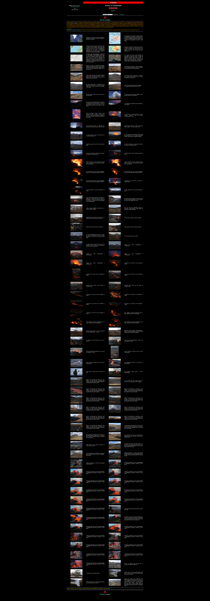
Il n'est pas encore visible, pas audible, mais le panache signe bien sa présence (133, 95)
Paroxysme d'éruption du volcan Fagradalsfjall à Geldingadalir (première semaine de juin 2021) (133, 463)
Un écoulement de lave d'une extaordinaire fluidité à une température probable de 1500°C (95, 172)
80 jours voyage (74, 23)
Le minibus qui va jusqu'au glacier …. (93, 573)
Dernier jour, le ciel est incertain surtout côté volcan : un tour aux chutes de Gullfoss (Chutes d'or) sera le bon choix (133, 573)
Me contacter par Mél (75, 6)
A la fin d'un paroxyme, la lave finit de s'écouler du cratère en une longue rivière (133, 145)
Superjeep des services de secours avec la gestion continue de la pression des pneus (95, 218)
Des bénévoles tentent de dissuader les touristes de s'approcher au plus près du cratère (95, 126)
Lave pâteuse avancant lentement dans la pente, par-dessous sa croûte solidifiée (133, 313)
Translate (122, 14)
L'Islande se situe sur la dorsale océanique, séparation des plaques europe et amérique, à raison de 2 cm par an (95, 38)
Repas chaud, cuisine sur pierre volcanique (132, 217)
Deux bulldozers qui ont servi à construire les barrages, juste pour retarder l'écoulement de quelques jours (133, 436)
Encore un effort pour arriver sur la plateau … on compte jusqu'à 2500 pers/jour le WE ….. (133, 86)
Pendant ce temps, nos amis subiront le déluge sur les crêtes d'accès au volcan (95, 582)
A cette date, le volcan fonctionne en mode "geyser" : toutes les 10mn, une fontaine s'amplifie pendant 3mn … (133, 115)
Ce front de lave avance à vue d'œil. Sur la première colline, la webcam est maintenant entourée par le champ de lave (95, 245)
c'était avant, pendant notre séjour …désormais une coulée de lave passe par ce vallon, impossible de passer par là (133, 76)
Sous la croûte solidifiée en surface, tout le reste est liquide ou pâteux (95, 209)
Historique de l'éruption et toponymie (74, 29)
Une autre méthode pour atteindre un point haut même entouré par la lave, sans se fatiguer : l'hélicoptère (95, 454)
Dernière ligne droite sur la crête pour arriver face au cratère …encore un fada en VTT (133, 126)
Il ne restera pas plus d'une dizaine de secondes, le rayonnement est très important (133, 381)
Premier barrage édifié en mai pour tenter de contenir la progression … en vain (95, 331)
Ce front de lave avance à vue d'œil (131, 236)
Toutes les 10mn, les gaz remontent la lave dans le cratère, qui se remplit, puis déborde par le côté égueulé (95, 162)
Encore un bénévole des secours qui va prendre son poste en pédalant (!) (133, 564)
